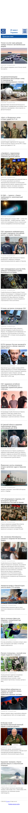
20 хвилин (8, 801)
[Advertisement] (14, 15)
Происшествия (7, 36)
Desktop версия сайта (14, 804)
